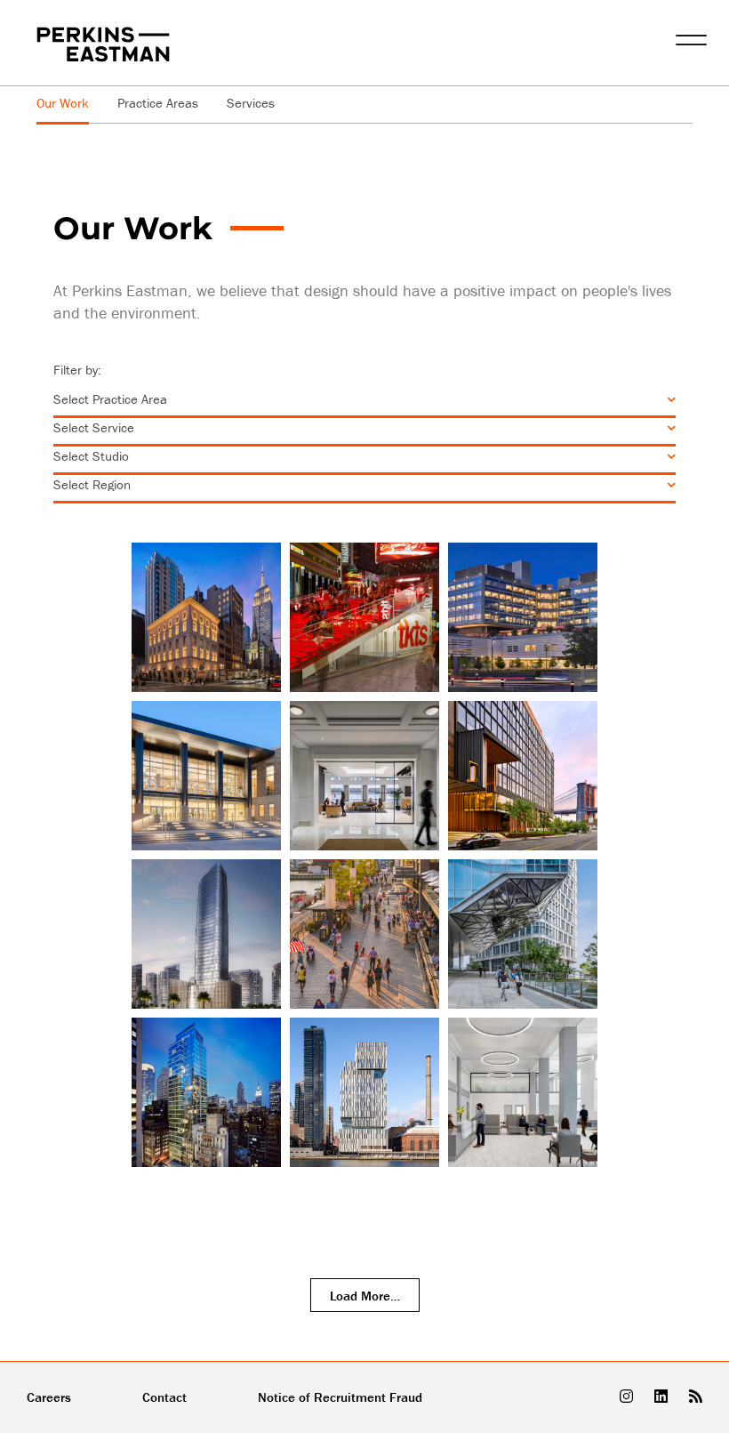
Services (251, 102)
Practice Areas (157, 102)
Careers (49, 1397)
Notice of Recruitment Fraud (340, 1397)
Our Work (62, 102)
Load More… (365, 1295)
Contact (164, 1397)
